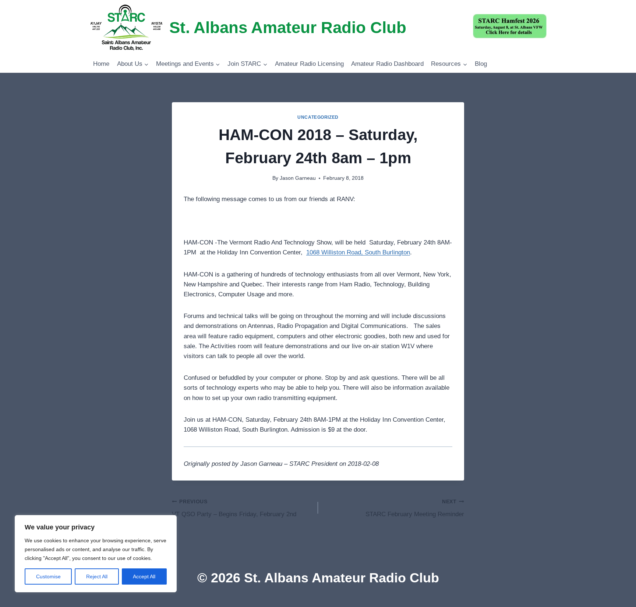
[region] (96, 553)
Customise (48, 576)
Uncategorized (318, 117)
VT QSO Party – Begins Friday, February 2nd (234, 508)
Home (101, 63)
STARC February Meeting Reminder (414, 508)
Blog (481, 63)
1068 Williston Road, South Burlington (358, 252)
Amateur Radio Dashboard (387, 63)
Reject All (96, 576)
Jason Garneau (298, 178)
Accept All (144, 576)
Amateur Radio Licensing (309, 63)
